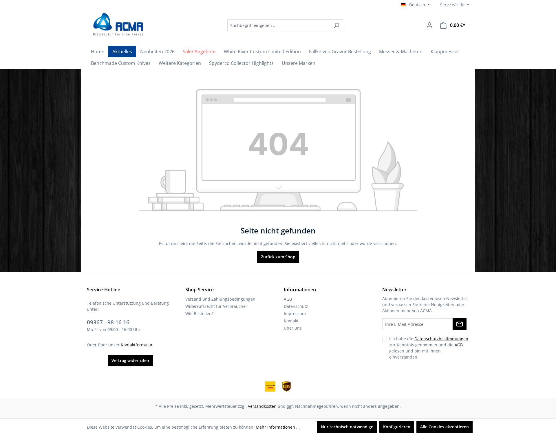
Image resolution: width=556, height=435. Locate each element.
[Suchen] (336, 25)
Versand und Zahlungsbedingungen (220, 299)
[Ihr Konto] (429, 25)
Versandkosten (262, 406)
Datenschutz (296, 306)
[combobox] (278, 25)
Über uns (293, 328)
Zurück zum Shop (278, 256)
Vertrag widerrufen (130, 360)
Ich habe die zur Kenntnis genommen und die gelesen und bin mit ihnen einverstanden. (428, 348)
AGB (288, 299)
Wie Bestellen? (199, 313)
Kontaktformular (137, 345)
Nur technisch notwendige (347, 426)
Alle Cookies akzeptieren (444, 426)
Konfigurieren (396, 426)
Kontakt (291, 320)
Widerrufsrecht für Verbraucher (216, 306)
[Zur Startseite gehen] (117, 24)
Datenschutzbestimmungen (441, 338)
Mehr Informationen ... (278, 427)
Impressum (295, 313)
